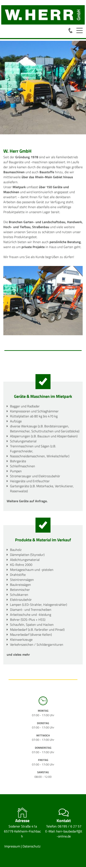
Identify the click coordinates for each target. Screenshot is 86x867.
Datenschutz (31, 846)
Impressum (12, 846)
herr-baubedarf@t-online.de (69, 834)
